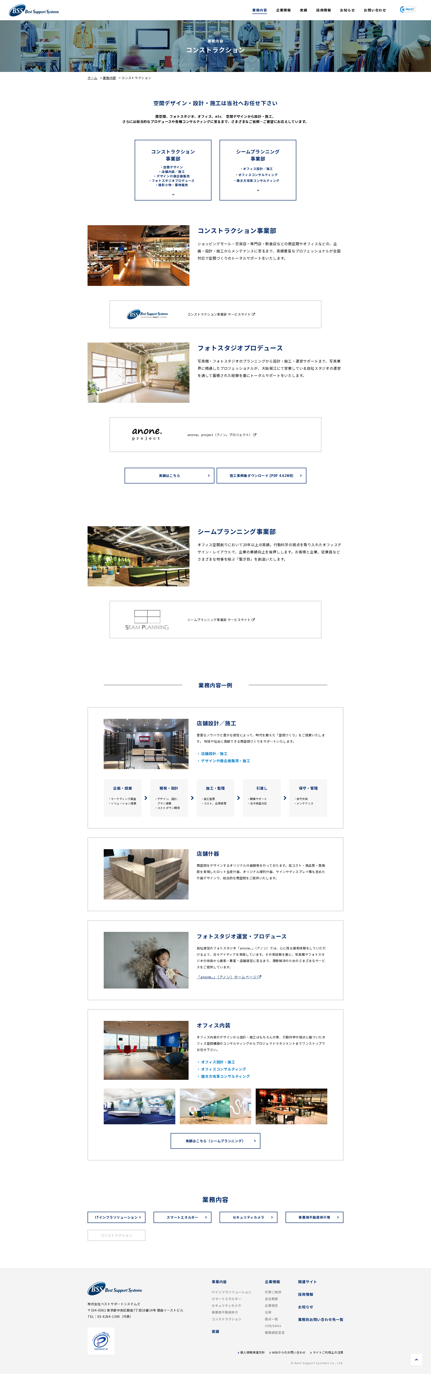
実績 (303, 10)
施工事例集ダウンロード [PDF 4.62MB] (261, 475)
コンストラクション (226, 1319)
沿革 (268, 1312)
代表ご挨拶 (273, 1292)
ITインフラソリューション (116, 1217)
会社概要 (271, 1298)
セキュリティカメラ (248, 1217)
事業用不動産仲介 (225, 1312)
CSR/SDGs (273, 1325)
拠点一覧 (271, 1319)
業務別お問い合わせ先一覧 (320, 1319)
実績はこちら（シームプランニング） (216, 1140)
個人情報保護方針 (252, 1352)
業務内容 (259, 10)
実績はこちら (169, 475)
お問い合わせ (375, 10)
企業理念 (271, 1305)
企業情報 (283, 10)
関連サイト (307, 1281)
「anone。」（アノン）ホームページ (227, 977)
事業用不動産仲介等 (314, 1217)
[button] (408, 10)
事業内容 (219, 1281)
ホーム (92, 78)
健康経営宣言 (275, 1332)
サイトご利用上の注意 (328, 1352)
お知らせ (347, 10)
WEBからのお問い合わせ (289, 1352)
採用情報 (323, 10)
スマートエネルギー (182, 1217)
